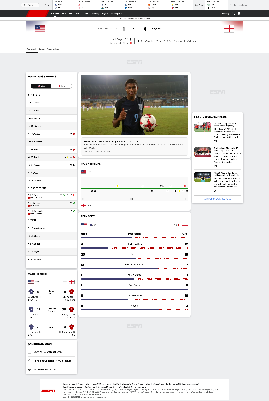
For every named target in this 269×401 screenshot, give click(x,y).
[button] (233, 13)
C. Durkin (36, 118)
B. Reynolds (37, 211)
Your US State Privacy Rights (106, 384)
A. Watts (36, 134)
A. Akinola (36, 181)
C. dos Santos (38, 228)
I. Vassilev (36, 203)
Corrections (140, 387)
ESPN (37, 13)
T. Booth (36, 157)
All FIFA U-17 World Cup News (217, 199)
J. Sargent (36, 165)
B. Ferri (35, 150)
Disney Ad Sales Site (107, 387)
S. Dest (35, 195)
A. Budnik (36, 244)
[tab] (41, 86)
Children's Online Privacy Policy (136, 384)
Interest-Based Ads (162, 384)
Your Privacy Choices (72, 387)
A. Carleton (37, 142)
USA (89, 172)
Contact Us (90, 387)
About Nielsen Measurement (186, 384)
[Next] (230, 5)
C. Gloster (36, 126)
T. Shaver (36, 236)
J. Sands (36, 111)
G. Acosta (36, 259)
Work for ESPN (125, 387)
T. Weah (35, 173)
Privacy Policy (84, 384)
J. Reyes (35, 252)
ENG (89, 206)
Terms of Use (69, 384)
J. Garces (36, 103)
